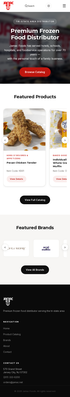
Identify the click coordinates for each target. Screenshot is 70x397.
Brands (7, 340)
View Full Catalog (35, 199)
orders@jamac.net (13, 382)
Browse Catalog (35, 72)
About (6, 346)
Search (31, 6)
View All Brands (35, 269)
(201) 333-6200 (11, 377)
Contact (7, 351)
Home (6, 328)
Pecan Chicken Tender (22, 162)
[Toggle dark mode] (49, 6)
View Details (16, 179)
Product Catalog (12, 334)
